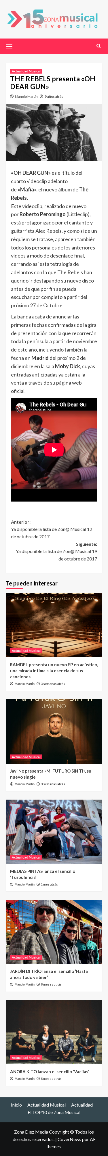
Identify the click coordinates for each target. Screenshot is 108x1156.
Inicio (16, 1104)
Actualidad (82, 1104)
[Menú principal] (11, 46)
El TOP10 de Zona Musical (54, 1112)
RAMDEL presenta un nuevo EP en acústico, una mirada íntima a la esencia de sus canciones (54, 670)
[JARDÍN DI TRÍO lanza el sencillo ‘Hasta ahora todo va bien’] (54, 932)
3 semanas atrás (53, 683)
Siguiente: (56, 551)
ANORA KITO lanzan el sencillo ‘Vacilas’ (49, 1071)
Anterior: (51, 529)
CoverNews (69, 1139)
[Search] (98, 46)
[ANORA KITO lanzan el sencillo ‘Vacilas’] (54, 1032)
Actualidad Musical (26, 71)
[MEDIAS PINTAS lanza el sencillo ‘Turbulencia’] (54, 832)
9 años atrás (54, 96)
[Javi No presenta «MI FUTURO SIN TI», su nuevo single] (54, 731)
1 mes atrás (49, 884)
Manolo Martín (26, 96)
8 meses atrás (51, 984)
